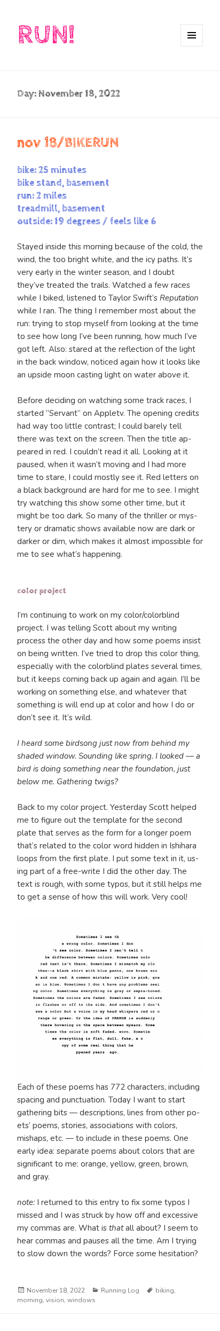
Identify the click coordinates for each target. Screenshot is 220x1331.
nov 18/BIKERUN (68, 143)
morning (30, 1300)
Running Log (120, 1290)
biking (164, 1290)
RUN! (46, 35)
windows (81, 1300)
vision (55, 1300)
